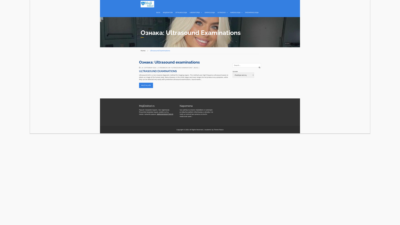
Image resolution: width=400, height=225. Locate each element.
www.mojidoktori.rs (165, 114)
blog (158, 12)
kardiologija (235, 12)
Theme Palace (219, 130)
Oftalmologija (181, 12)
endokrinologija (252, 12)
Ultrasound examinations (158, 71)
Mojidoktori (168, 12)
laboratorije (195, 12)
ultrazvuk (222, 12)
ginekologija (210, 12)
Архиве (235, 71)
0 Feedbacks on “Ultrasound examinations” (175, 68)
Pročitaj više (146, 85)
